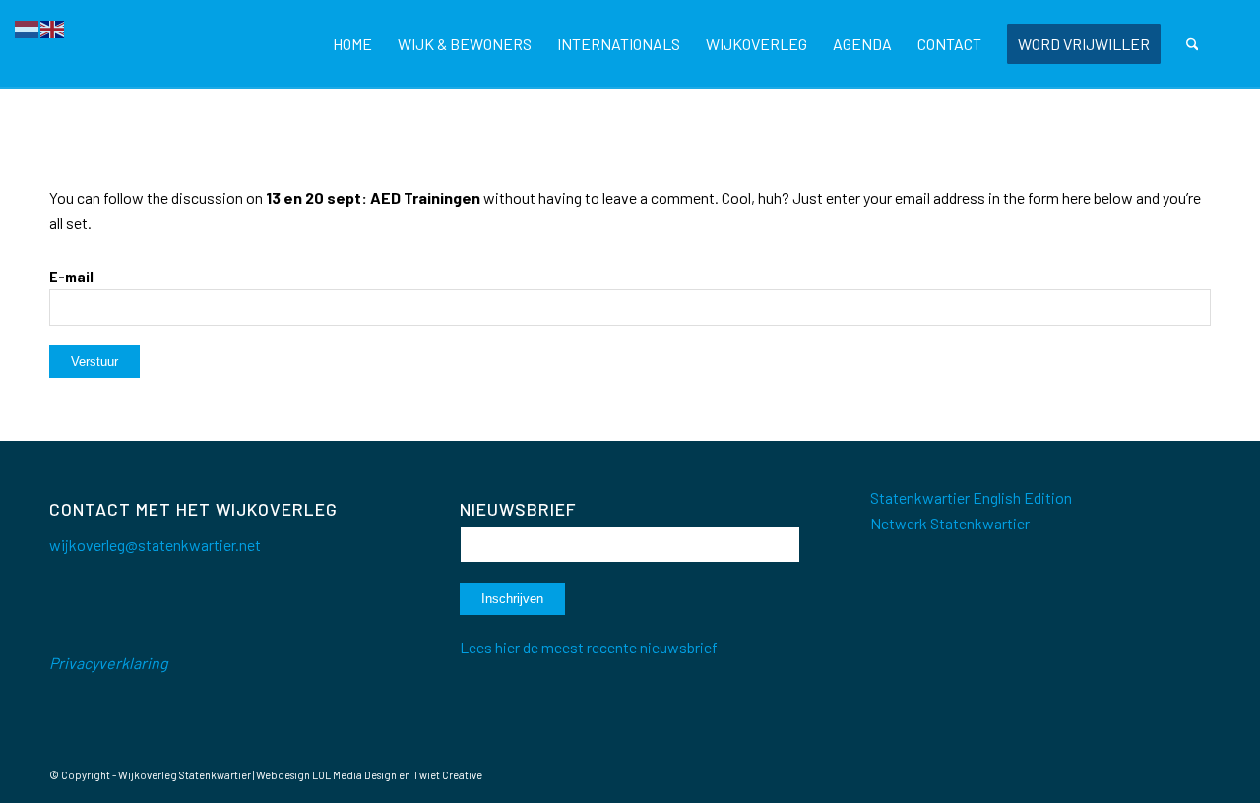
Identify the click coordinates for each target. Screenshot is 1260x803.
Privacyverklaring (108, 662)
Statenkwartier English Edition (971, 497)
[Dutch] (27, 27)
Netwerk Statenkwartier (950, 523)
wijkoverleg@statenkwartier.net (155, 544)
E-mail (71, 276)
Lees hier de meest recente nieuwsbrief (589, 647)
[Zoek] (1192, 44)
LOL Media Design (354, 775)
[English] (53, 27)
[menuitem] (352, 44)
